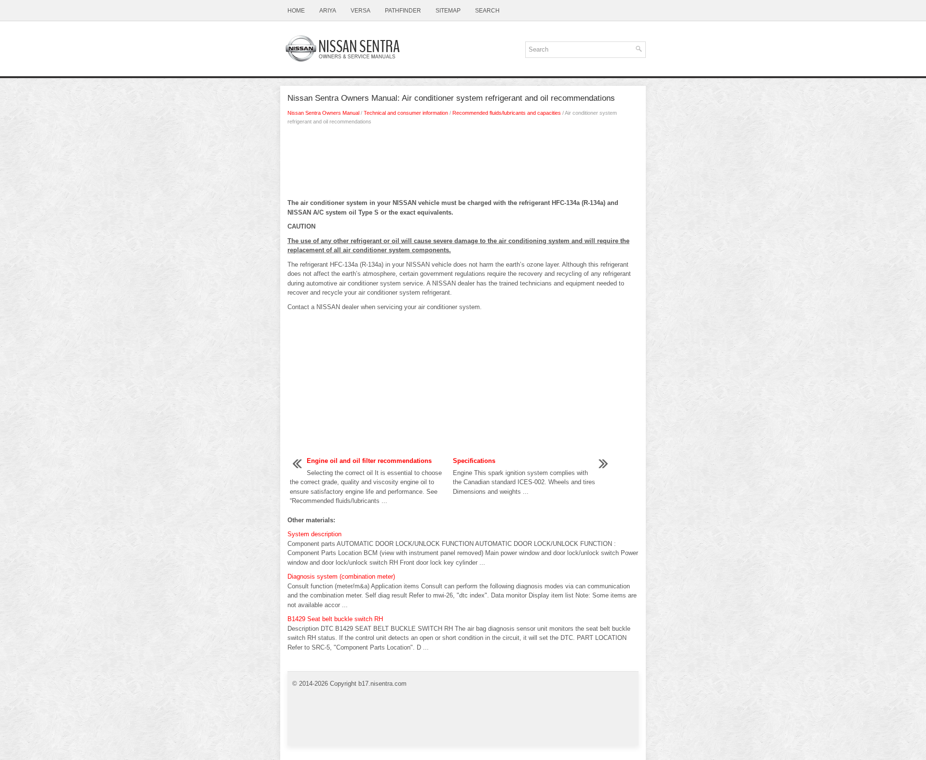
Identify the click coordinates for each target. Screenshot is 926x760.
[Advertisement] (463, 164)
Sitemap (448, 10)
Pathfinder (403, 10)
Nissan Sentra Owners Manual (323, 113)
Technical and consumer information (406, 113)
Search (487, 10)
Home (296, 10)
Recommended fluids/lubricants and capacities (506, 113)
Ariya (327, 10)
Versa (360, 10)
